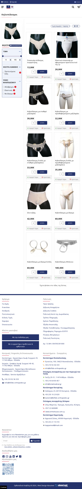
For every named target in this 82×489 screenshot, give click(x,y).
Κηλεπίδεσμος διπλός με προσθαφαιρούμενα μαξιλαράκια (64, 163)
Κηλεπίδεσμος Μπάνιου (64, 262)
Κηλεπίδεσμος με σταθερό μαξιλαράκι (37, 112)
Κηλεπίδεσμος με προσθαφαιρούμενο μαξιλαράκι (67, 112)
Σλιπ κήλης (31, 213)
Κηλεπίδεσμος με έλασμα (64, 213)
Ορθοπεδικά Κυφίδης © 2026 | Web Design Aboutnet (34, 485)
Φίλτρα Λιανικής (10, 67)
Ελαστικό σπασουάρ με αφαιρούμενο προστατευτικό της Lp (66, 62)
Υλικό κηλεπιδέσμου (9, 81)
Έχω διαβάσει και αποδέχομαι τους (17, 446)
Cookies (3, 487)
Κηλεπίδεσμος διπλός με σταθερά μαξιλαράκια (36, 162)
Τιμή (5, 51)
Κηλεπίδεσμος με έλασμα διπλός (39, 262)
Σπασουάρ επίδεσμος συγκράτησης (35, 61)
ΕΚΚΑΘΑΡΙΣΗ (16, 46)
